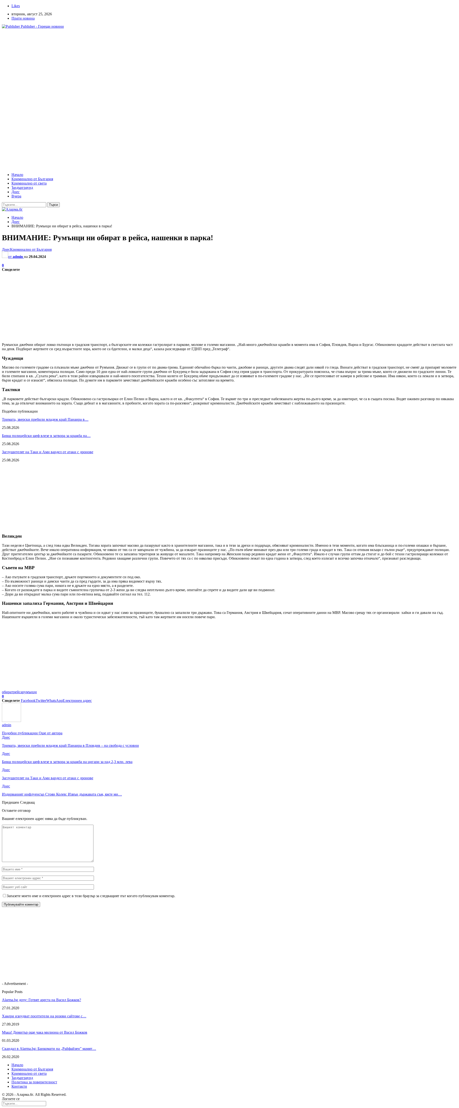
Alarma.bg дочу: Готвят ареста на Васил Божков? (41, 1000)
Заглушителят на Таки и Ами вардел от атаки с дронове (47, 452)
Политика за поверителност (34, 1082)
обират (7, 692)
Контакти (19, 1086)
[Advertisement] (145, 66)
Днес (15, 192)
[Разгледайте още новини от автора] (11, 721)
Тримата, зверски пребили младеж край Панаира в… (45, 419)
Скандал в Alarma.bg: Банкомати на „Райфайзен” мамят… (49, 1049)
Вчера (16, 196)
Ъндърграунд (22, 188)
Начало (17, 175)
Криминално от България (32, 179)
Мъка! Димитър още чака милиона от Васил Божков (44, 1032)
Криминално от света (29, 183)
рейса (17, 692)
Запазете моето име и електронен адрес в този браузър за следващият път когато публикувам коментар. (91, 896)
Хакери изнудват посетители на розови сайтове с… (44, 1016)
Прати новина (23, 18)
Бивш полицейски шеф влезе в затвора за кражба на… (46, 436)
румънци (29, 692)
